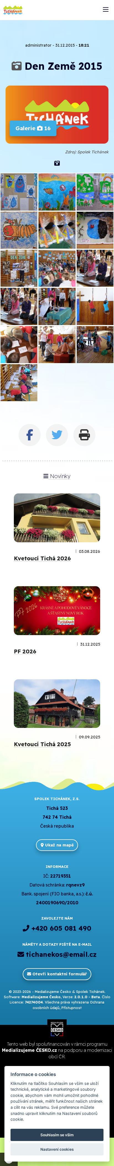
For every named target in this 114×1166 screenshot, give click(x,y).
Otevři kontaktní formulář (59, 974)
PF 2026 (25, 651)
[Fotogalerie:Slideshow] (57, 163)
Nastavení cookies (57, 1149)
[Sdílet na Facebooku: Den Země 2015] (30, 435)
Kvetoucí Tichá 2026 (42, 558)
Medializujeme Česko (53, 991)
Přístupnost (71, 1007)
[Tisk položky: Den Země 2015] (84, 435)
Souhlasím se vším (57, 1135)
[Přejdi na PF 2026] (57, 610)
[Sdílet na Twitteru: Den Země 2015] (57, 435)
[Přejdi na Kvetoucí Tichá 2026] (57, 517)
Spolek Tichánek (90, 991)
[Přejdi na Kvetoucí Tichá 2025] (57, 703)
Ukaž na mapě (59, 845)
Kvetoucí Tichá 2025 (42, 744)
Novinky (59, 476)
